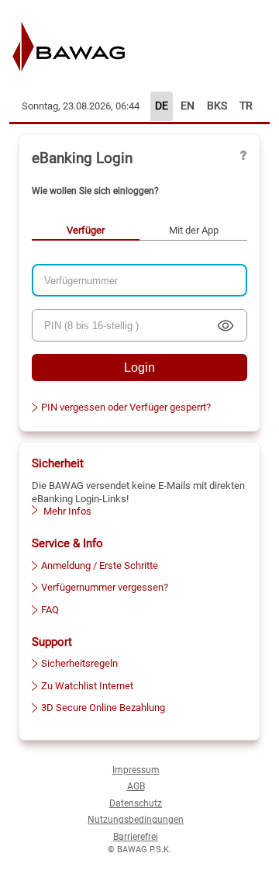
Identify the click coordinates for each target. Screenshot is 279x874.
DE (161, 106)
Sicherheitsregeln (79, 663)
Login (139, 367)
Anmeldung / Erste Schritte (99, 565)
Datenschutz (135, 803)
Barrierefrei (135, 836)
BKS (217, 106)
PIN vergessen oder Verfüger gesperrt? (126, 407)
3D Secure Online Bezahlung (103, 707)
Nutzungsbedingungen (136, 819)
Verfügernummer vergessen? (104, 587)
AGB (136, 786)
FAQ (50, 610)
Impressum (136, 770)
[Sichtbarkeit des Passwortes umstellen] (225, 325)
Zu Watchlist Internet (87, 686)
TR (246, 106)
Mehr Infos (66, 511)
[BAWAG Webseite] (85, 46)
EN (188, 106)
